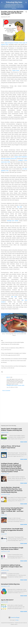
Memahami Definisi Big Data (10, 584)
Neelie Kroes (15, 70)
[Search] (26, 3)
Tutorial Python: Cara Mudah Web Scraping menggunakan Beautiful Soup (12, 530)
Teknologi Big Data (14, 2)
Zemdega (16, 620)
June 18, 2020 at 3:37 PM (12, 387)
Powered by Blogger (14, 617)
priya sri (8, 377)
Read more (23, 442)
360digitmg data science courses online (15, 385)
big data (19, 206)
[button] (26, 12)
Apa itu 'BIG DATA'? (7, 600)
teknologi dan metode (12, 220)
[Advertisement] (14, 406)
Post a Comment (6, 390)
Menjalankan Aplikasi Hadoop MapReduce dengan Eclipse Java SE (11, 566)
